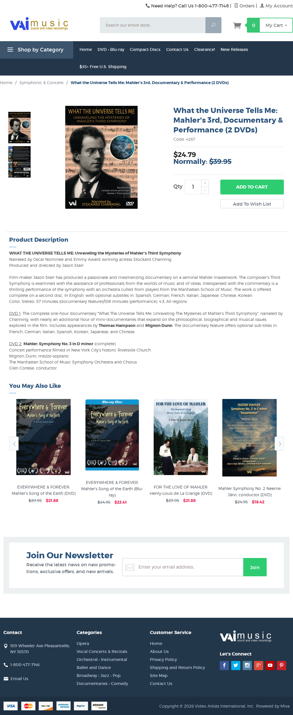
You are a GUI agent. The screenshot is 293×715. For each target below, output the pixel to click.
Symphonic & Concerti (41, 82)
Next (279, 443)
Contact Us (177, 49)
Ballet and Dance (94, 667)
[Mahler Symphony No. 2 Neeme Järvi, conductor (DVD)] (249, 476)
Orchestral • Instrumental (102, 659)
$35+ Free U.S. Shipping (103, 66)
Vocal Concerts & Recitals (102, 651)
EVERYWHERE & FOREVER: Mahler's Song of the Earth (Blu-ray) (112, 488)
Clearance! (204, 49)
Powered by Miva (273, 706)
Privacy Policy (163, 659)
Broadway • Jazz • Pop (99, 675)
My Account (278, 6)
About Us (159, 651)
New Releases (234, 49)
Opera (83, 643)
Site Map (159, 675)
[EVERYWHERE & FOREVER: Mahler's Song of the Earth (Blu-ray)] (112, 470)
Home (86, 49)
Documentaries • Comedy (102, 683)
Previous (14, 443)
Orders (246, 6)
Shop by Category (40, 50)
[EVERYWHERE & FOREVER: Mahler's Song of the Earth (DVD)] (43, 475)
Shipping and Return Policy (177, 667)
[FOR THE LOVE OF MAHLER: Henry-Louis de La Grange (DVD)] (181, 475)
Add (252, 187)
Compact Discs (145, 49)
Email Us (19, 678)
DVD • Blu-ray (111, 49)
